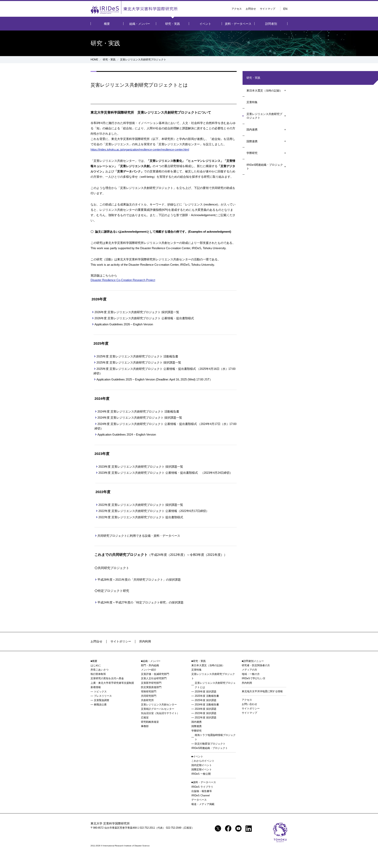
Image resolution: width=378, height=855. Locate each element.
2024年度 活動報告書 (207, 704)
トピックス (100, 691)
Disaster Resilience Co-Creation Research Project (123, 280)
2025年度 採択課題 (205, 700)
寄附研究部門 (148, 691)
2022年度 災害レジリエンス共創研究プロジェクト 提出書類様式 (140, 517)
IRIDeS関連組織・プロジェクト (264, 166)
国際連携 (252, 141)
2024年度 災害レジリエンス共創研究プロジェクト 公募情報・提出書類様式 (147, 424)
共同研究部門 (148, 695)
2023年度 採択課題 (205, 713)
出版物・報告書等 (201, 791)
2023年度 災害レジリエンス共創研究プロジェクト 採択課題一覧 (140, 466)
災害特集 (252, 102)
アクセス (237, 8)
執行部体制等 (98, 674)
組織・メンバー (139, 23)
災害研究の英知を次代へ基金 (107, 678)
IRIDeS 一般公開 (201, 773)
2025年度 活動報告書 (207, 695)
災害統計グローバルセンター (157, 708)
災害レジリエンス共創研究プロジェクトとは (215, 685)
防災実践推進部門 (151, 687)
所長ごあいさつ (99, 669)
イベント (205, 23)
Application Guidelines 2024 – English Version (126, 434)
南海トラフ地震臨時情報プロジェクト (215, 737)
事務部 (145, 726)
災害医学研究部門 (151, 682)
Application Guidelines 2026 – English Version (123, 324)
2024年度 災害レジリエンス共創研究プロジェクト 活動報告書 (138, 411)
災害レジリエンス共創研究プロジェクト (264, 115)
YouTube (238, 828)
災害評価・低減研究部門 (155, 674)
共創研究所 (147, 700)
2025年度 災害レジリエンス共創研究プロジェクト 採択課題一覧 (138, 362)
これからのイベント (202, 760)
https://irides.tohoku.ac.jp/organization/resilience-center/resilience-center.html (140, 149)
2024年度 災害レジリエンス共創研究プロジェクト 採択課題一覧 (139, 417)
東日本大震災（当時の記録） (264, 90)
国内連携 (252, 129)
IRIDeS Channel (200, 795)
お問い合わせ (249, 704)
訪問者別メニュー (253, 661)
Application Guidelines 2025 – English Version (125, 379)
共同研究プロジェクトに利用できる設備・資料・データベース (138, 535)
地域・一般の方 (251, 674)
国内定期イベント (201, 765)
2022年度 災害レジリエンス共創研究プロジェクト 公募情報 (137, 511)
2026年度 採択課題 (205, 691)
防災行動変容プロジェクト (210, 743)
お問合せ (251, 8)
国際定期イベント (201, 769)
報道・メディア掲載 (202, 804)
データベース (199, 799)
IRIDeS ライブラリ (202, 786)
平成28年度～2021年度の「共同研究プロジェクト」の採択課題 (139, 579)
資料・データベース (238, 23)
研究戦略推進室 (150, 721)
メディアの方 (249, 669)
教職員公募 (100, 704)
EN (285, 8)
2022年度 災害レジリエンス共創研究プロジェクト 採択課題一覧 (140, 504)
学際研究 (252, 153)
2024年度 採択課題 (205, 708)
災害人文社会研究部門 (154, 678)
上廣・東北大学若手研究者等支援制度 (112, 682)
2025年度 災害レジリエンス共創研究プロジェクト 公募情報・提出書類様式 (146, 368)
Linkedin (249, 828)
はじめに (96, 665)
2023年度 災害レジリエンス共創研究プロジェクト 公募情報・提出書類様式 (148, 472)
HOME (94, 59)
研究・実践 (172, 23)
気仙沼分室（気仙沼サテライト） (160, 713)
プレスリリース (103, 695)
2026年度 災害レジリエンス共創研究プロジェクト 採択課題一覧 (136, 312)
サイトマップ (267, 8)
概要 (107, 23)
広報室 (145, 717)
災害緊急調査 (101, 700)
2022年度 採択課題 (205, 717)
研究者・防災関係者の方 (256, 665)
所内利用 (145, 641)
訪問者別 (271, 23)
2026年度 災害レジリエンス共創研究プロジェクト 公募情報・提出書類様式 (144, 318)
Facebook (228, 828)
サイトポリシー (120, 641)
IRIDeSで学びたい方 (253, 678)
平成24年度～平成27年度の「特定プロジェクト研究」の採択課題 (140, 602)
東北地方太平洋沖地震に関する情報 (262, 691)
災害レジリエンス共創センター (159, 704)
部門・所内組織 (150, 665)
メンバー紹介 (148, 669)
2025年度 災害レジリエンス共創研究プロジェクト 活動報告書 (137, 356)
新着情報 (96, 687)
